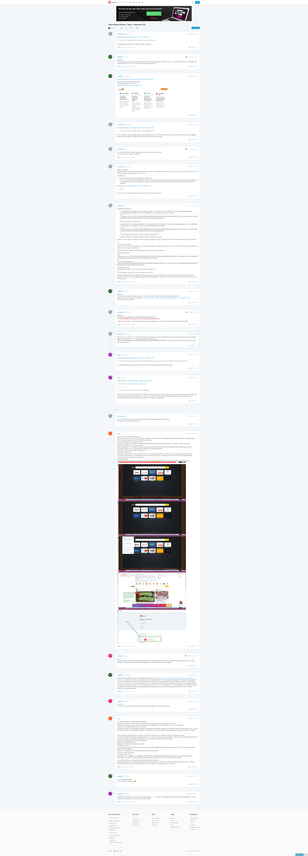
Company (193, 814)
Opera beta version (114, 827)
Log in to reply (196, 27)
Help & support (156, 818)
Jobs (191, 822)
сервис (177, 171)
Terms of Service (175, 827)
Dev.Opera (154, 825)
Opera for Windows (114, 821)
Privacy (172, 820)
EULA (172, 825)
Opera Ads (136, 825)
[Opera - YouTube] (114, 851)
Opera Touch (112, 840)
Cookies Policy (174, 822)
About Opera (193, 818)
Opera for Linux (113, 825)
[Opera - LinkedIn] (117, 851)
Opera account (137, 820)
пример (143, 173)
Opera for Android (114, 835)
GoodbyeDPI (122, 390)
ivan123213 (120, 793)
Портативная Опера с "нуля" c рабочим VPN (138, 37)
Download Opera (154, 13)
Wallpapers (136, 822)
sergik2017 (120, 57)
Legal (172, 814)
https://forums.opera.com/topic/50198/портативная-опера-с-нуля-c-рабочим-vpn (166, 298)
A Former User (121, 34)
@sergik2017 (127, 76)
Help (153, 814)
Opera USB (112, 829)
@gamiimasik (120, 358)
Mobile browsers (112, 832)
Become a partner (195, 827)
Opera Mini (112, 838)
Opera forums (155, 822)
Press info (192, 820)
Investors (192, 825)
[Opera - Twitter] (111, 851)
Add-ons (135, 818)
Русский (113, 28)
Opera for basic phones (115, 842)
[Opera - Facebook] (108, 851)
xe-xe (118, 433)
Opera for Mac (113, 823)
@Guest (128, 166)
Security (173, 818)
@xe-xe (119, 659)
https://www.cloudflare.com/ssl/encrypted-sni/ (129, 85)
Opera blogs (155, 820)
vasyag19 (119, 656)
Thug (118, 354)
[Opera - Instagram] (120, 851)
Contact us (193, 829)
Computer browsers (113, 818)
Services (136, 814)
